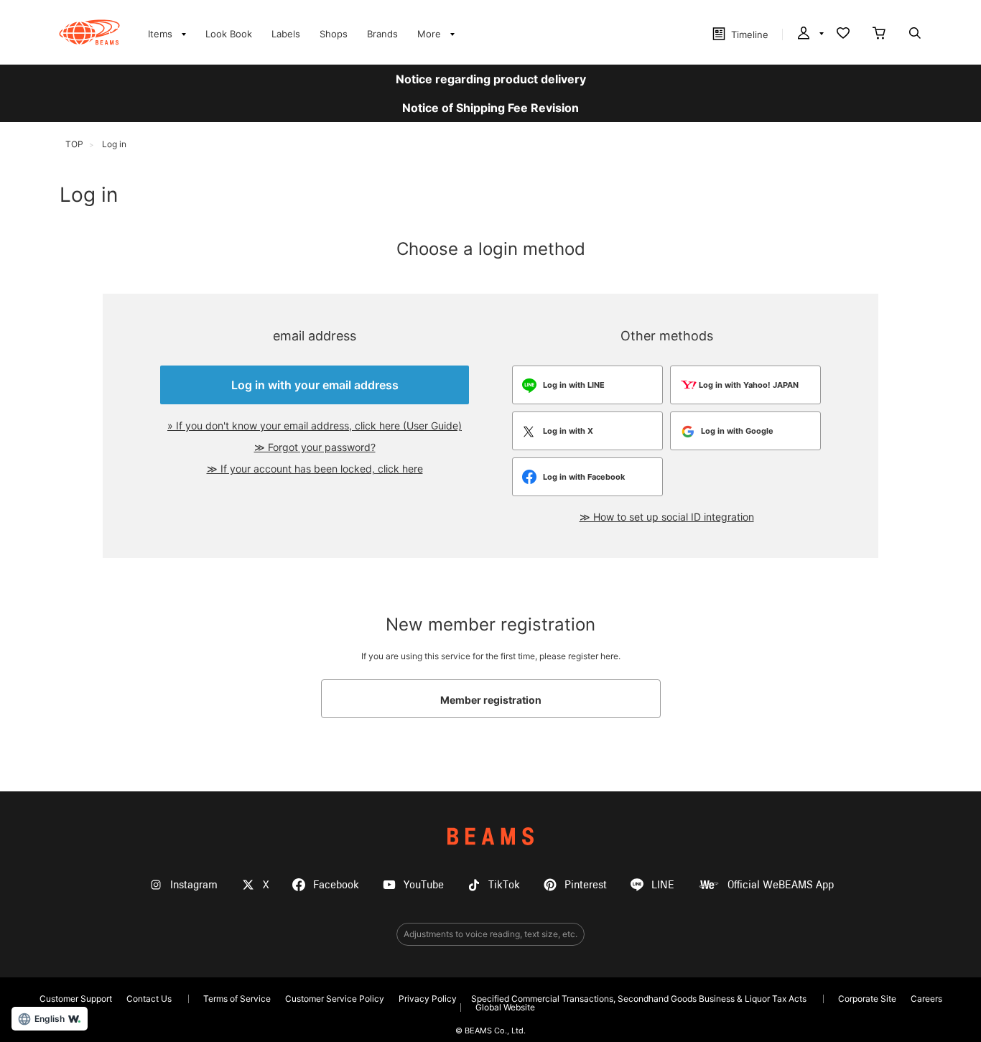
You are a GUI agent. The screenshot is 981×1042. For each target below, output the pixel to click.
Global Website (505, 1007)
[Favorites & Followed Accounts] (843, 34)
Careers (926, 998)
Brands (382, 33)
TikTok (504, 885)
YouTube (424, 885)
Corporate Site (867, 998)
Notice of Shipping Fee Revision (490, 108)
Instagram (194, 885)
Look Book (228, 33)
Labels (285, 33)
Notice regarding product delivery (491, 79)
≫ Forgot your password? (315, 447)
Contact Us (149, 998)
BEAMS (490, 836)
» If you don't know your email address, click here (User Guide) (314, 425)
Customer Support (75, 998)
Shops (334, 33)
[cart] (879, 34)
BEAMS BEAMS (89, 32)
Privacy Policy (428, 998)
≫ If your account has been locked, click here (315, 468)
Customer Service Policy (334, 998)
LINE (662, 885)
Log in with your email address (315, 385)
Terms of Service (237, 998)
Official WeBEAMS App (780, 885)
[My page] (809, 34)
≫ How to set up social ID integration (667, 517)
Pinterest (585, 885)
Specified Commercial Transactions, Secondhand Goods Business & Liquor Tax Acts (638, 998)
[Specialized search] (915, 34)
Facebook (336, 885)
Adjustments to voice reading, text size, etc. (490, 934)
